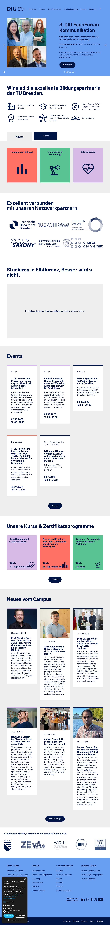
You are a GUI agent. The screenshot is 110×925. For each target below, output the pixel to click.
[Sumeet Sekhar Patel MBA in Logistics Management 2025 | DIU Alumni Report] (88, 724)
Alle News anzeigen (55, 819)
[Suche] (100, 9)
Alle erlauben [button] (8, 916)
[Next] (106, 45)
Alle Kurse (55, 579)
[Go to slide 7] (74, 72)
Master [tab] (19, 136)
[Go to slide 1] (65, 72)
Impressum (76, 921)
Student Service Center (90, 870)
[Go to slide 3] (68, 72)
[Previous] (4, 45)
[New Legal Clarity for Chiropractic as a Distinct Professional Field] (22, 718)
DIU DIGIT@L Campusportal (92, 874)
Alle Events (55, 506)
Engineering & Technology (17, 874)
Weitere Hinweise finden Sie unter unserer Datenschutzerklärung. (13, 896)
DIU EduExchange (88, 878)
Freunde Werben (38, 890)
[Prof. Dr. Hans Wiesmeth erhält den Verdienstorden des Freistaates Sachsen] (88, 620)
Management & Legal (15, 870)
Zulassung (36, 878)
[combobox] (25, 879)
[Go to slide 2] (66, 72)
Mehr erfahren (67, 65)
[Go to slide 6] (72, 72)
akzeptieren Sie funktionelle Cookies (46, 311)
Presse (59, 878)
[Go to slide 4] (69, 72)
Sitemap (92, 921)
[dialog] (15, 900)
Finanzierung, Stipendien (42, 874)
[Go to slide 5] (71, 72)
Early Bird (35, 886)
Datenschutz (84, 921)
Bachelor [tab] (46, 136)
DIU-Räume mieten (64, 890)
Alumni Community (64, 874)
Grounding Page (67, 921)
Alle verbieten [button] (20, 916)
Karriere (59, 882)
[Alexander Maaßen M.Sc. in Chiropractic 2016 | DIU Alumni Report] (55, 624)
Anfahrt (59, 886)
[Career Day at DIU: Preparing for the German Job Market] (55, 720)
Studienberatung (38, 870)
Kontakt (59, 870)
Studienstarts (37, 882)
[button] (14, 920)
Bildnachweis (100, 921)
